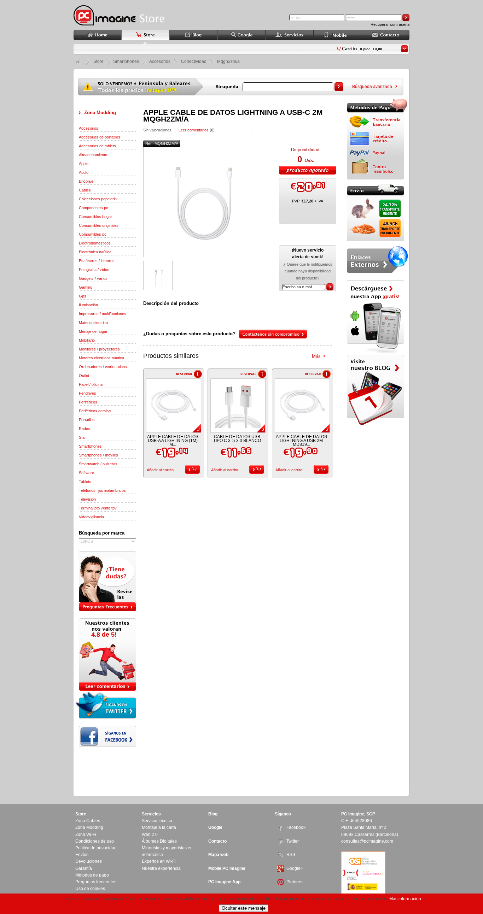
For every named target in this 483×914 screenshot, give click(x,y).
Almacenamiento (93, 155)
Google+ (294, 868)
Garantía (83, 868)
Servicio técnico (157, 820)
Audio (83, 172)
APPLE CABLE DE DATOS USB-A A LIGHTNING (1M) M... (172, 440)
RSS (290, 854)
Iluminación (88, 305)
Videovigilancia (91, 517)
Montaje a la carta (159, 827)
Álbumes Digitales (159, 841)
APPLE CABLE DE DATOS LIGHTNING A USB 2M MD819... (301, 440)
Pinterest (294, 881)
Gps (82, 296)
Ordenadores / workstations (103, 367)
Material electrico (93, 322)
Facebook (295, 827)
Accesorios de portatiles (99, 137)
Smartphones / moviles (98, 455)
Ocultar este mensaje (244, 908)
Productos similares (171, 355)
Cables (85, 190)
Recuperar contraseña (390, 24)
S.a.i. (83, 437)
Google (215, 827)
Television (87, 499)
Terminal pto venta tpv (98, 508)
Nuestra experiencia (161, 868)
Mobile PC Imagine (226, 868)
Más (316, 356)
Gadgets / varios (93, 278)
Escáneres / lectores (97, 261)
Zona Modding (100, 112)
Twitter (292, 841)
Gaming (85, 287)
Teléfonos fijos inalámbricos (102, 490)
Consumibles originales (98, 225)
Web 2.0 (150, 834)
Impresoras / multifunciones (102, 314)
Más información (405, 898)
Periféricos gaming (95, 411)
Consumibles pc (92, 234)
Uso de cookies (90, 888)
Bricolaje (86, 181)
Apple (83, 163)
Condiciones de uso (94, 841)
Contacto (217, 841)
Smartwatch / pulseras (98, 464)
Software (86, 473)
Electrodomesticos (95, 243)
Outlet (84, 375)
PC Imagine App (224, 881)
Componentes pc (93, 208)
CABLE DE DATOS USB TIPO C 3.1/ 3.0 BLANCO (237, 438)
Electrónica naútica (95, 252)
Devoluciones (88, 861)
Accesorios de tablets (97, 146)
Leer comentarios (194, 130)
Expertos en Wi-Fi (159, 861)
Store (98, 61)
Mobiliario (87, 340)
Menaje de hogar (93, 331)
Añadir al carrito (160, 470)
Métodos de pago (92, 875)
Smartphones (90, 446)
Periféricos (88, 402)
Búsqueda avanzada (372, 86)
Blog (212, 814)
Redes (84, 428)
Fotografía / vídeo (94, 269)
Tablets (85, 481)
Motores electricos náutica (101, 358)
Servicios (151, 814)
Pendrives (87, 393)
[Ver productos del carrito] (404, 48)
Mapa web (218, 854)
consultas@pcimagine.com (367, 841)
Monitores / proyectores (99, 349)
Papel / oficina (91, 384)
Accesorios (88, 128)
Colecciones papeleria (98, 199)
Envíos (81, 854)
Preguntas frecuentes (95, 881)
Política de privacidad (96, 847)
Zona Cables (87, 820)
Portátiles (87, 420)
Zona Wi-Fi (85, 834)
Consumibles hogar (95, 216)
